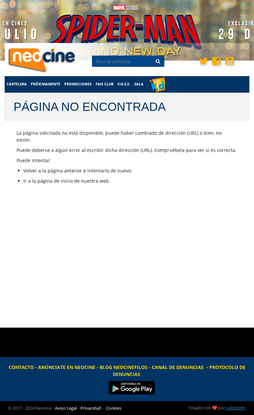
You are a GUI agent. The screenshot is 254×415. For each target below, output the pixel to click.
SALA (139, 83)
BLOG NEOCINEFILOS (124, 367)
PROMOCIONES (78, 83)
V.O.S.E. (123, 83)
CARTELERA (17, 83)
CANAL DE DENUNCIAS (178, 367)
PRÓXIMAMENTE (45, 83)
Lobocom (235, 408)
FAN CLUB (104, 83)
